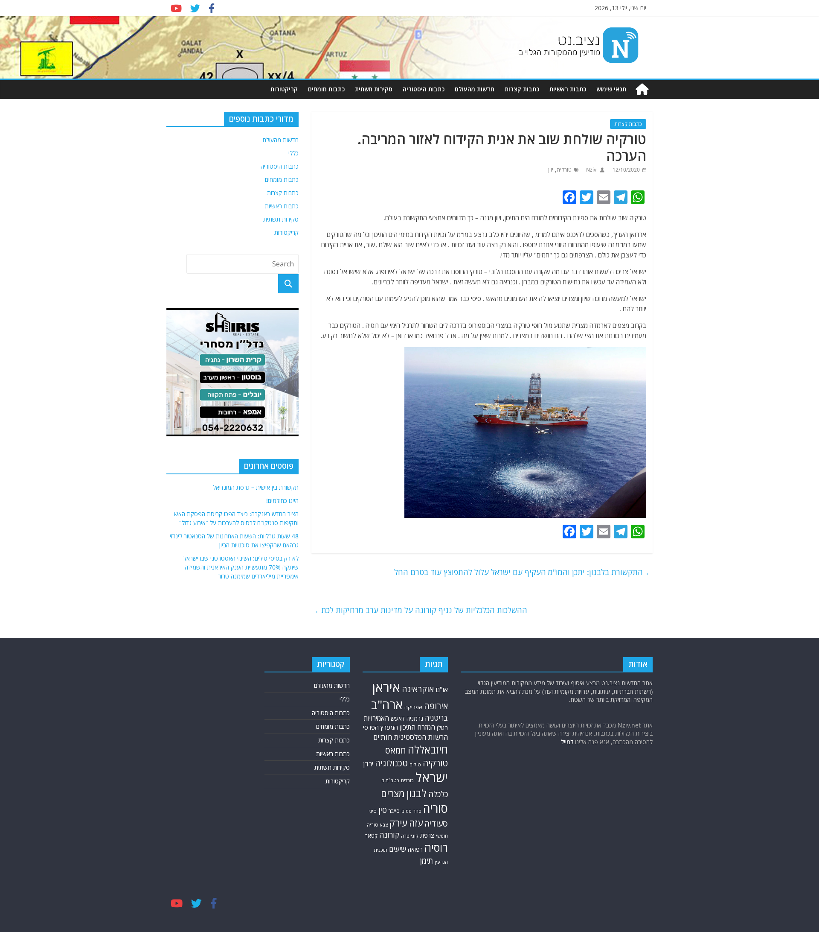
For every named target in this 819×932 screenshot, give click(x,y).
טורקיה (564, 169)
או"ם (442, 689)
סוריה (435, 808)
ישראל (431, 777)
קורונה (389, 835)
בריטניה (436, 718)
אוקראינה (418, 689)
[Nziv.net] (642, 89)
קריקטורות (284, 89)
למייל (567, 742)
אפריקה (413, 707)
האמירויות (376, 718)
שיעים (397, 849)
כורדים (407, 780)
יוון (550, 169)
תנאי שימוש (611, 89)
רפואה (415, 849)
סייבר (394, 811)
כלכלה (438, 794)
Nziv (590, 169)
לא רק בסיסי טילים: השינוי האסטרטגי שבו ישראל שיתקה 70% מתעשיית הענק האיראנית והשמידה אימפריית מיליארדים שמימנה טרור (241, 567)
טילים (415, 764)
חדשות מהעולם (474, 89)
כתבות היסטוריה (423, 89)
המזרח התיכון (417, 727)
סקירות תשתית (373, 89)
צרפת (427, 835)
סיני (373, 811)
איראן (386, 687)
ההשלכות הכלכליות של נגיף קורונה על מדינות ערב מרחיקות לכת (419, 610)
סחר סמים (411, 811)
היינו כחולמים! (282, 501)
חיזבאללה (428, 749)
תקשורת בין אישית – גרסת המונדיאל (256, 487)
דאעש (398, 718)
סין (382, 809)
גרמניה (415, 718)
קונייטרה (409, 836)
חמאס (395, 750)
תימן (426, 860)
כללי (293, 153)
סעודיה (436, 823)
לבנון (417, 793)
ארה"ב (387, 704)
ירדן (368, 763)
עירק (398, 823)
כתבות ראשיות (567, 89)
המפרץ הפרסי (380, 727)
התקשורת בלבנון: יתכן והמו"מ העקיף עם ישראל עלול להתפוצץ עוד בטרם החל (523, 572)
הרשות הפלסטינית (421, 737)
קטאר (371, 835)
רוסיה (436, 847)
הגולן (442, 727)
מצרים (393, 793)
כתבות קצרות (522, 89)
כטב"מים (390, 780)
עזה (416, 823)
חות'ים (382, 737)
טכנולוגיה (391, 763)
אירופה (436, 706)
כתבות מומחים (326, 89)
